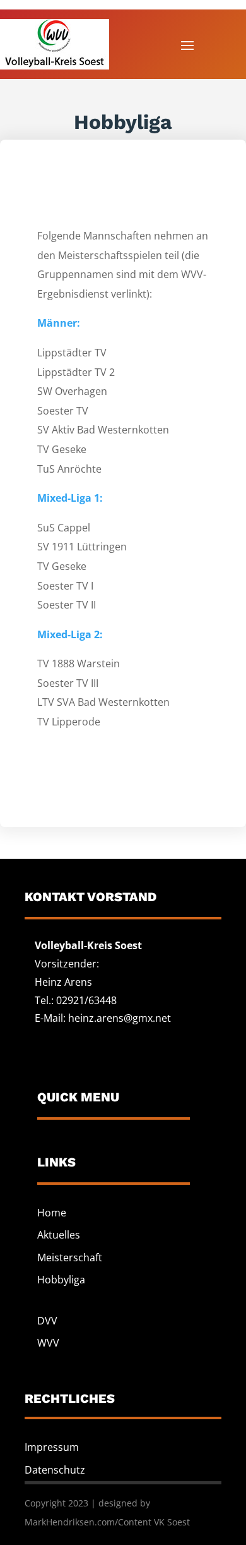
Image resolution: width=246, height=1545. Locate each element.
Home (51, 1213)
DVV (47, 1321)
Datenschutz (55, 1470)
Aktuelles (58, 1235)
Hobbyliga (61, 1280)
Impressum (52, 1447)
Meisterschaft (69, 1257)
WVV (48, 1343)
